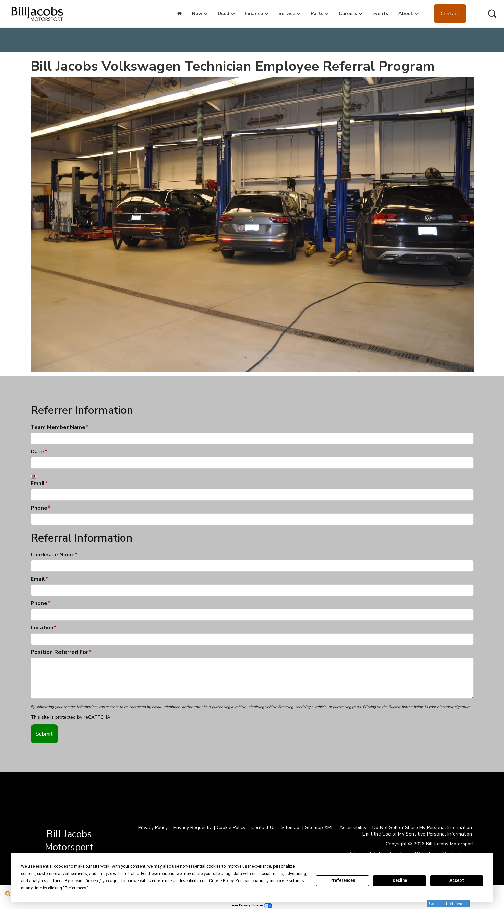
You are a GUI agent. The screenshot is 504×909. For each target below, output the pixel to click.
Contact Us (263, 827)
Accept (456, 880)
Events (380, 13)
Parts (317, 13)
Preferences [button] (75, 888)
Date (39, 451)
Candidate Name (54, 554)
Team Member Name (59, 427)
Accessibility (353, 827)
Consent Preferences (448, 903)
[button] (492, 13)
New (197, 13)
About (405, 13)
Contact (450, 14)
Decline (400, 880)
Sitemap (290, 827)
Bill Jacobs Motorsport (69, 841)
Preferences (342, 880)
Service (286, 13)
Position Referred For (61, 652)
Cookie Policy (231, 827)
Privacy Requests (192, 827)
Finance (254, 13)
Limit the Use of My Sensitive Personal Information (417, 834)
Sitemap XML (319, 827)
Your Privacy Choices (248, 905)
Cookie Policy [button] (221, 880)
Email (39, 483)
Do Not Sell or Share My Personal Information (422, 827)
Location (44, 628)
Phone (40, 508)
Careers (348, 13)
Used (223, 13)
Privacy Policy (153, 827)
